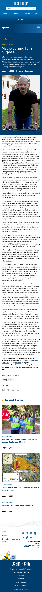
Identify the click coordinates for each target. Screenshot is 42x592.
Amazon (18, 363)
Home (7, 39)
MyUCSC (6, 13)
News (5, 28)
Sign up (26, 546)
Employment (21, 575)
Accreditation (21, 582)
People (16, 13)
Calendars (27, 13)
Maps (37, 13)
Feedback (5, 535)
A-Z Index (21, 20)
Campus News (8, 380)
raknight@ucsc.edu (25, 71)
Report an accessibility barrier (21, 569)
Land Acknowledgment (21, 572)
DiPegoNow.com (31, 365)
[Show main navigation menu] (38, 27)
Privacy (21, 579)
